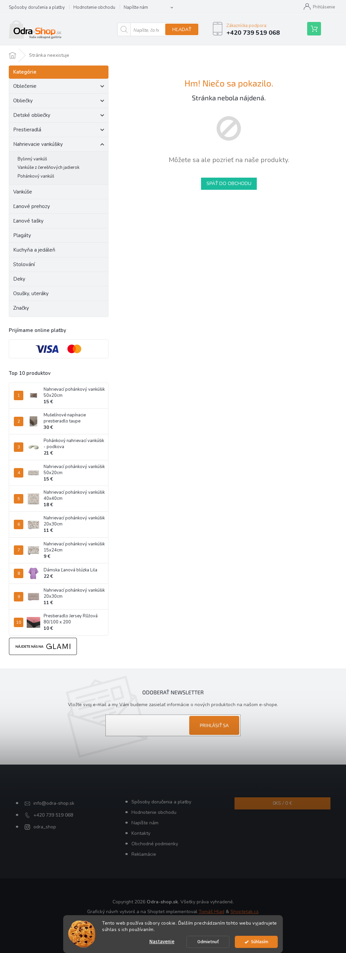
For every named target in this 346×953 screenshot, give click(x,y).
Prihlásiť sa (214, 725)
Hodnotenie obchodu (94, 7)
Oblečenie (24, 86)
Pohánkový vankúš (36, 176)
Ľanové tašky (28, 220)
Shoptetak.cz (244, 911)
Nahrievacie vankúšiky (38, 144)
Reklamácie (143, 854)
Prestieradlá (27, 129)
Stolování (24, 264)
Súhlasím (259, 941)
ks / (282, 803)
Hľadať (181, 29)
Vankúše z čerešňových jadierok (48, 167)
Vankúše (22, 191)
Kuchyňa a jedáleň (34, 250)
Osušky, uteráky (31, 293)
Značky (21, 308)
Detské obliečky (31, 115)
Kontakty (140, 833)
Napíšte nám (136, 7)
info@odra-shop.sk (53, 803)
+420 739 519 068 (53, 815)
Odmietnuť (208, 941)
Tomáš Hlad (211, 911)
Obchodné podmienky (154, 844)
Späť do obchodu (228, 183)
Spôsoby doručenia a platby (37, 7)
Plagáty (22, 235)
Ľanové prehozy (31, 206)
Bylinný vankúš (32, 159)
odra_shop (44, 827)
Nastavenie (161, 941)
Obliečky (23, 100)
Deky (19, 279)
